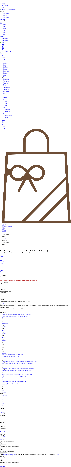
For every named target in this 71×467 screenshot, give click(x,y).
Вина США (3, 27)
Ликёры (3, 403)
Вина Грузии (3, 25)
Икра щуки (3, 59)
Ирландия (6, 100)
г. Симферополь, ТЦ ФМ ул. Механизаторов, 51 (5, 15)
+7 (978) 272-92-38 (4, 235)
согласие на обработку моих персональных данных (9, 454)
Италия (6, 101)
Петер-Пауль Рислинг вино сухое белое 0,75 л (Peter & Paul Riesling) (10, 356)
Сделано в (1, 439)
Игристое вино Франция (5, 39)
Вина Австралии (5, 68)
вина (1, 23)
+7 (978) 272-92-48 (2, 19)
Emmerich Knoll (4, 350)
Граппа (3, 47)
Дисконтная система (4, 395)
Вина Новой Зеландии (4, 32)
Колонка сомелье (4, 230)
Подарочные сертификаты (5, 224)
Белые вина (4, 75)
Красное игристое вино (6, 91)
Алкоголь (3, 225)
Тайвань (6, 103)
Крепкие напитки (4, 97)
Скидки (3, 227)
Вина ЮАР (4, 66)
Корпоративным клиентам (5, 5)
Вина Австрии (5, 70)
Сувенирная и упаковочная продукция (7, 226)
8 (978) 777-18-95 (4, 243)
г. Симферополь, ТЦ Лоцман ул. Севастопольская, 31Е (5, 13)
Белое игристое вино (6, 90)
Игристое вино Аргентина (6, 87)
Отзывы (3, 7)
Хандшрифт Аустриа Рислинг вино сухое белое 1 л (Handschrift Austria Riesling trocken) (13, 383)
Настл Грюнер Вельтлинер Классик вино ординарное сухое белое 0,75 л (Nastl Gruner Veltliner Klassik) (15, 316)
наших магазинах (67, 300)
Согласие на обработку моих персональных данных (6, 440)
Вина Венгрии (3, 31)
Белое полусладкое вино (6, 79)
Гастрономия (3, 57)
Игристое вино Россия (6, 89)
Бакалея (1, 53)
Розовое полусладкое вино (6, 84)
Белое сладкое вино (5, 78)
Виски (4, 99)
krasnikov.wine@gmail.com (3, 436)
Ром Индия (6, 117)
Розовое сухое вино (5, 83)
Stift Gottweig (3, 330)
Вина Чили (3, 26)
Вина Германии (4, 29)
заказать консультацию (3, 444)
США (5, 102)
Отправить (2, 449)
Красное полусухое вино (6, 82)
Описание (3, 302)
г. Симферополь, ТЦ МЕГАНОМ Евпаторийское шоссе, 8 (6, 16)
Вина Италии (3, 35)
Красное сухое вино (5, 80)
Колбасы (3, 54)
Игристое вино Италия (5, 40)
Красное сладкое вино (6, 81)
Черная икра (3, 127)
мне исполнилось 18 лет (3, 466)
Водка (2, 402)
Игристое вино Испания (5, 38)
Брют (4, 93)
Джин (2, 46)
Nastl (2, 317)
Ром (2, 49)
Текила (3, 44)
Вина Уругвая (3, 33)
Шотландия (6, 104)
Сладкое (4, 95)
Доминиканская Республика (8, 115)
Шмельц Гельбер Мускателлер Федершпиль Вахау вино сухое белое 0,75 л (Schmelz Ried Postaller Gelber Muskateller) (16, 370)
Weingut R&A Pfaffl (4, 343)
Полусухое (4, 94)
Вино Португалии (5, 64)
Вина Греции (3, 30)
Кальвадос (3, 45)
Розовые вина (5, 76)
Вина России (3, 34)
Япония (6, 105)
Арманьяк (3, 48)
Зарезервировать (4, 326)
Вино (2, 247)
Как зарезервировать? (4, 394)
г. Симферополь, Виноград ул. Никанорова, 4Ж (5, 17)
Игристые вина (4, 85)
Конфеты (3, 56)
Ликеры (3, 120)
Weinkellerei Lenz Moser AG (5, 323)
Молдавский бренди (7, 111)
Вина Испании (4, 24)
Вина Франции (5, 72)
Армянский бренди (7, 109)
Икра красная (3, 58)
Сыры (2, 55)
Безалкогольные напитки (5, 121)
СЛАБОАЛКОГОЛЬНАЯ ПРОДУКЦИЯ (5, 51)
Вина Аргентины (4, 28)
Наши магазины (4, 231)
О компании (3, 3)
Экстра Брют (5, 96)
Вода (3, 122)
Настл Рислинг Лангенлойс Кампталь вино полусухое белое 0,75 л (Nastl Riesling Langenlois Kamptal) (14, 376)
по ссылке (58, 454)
